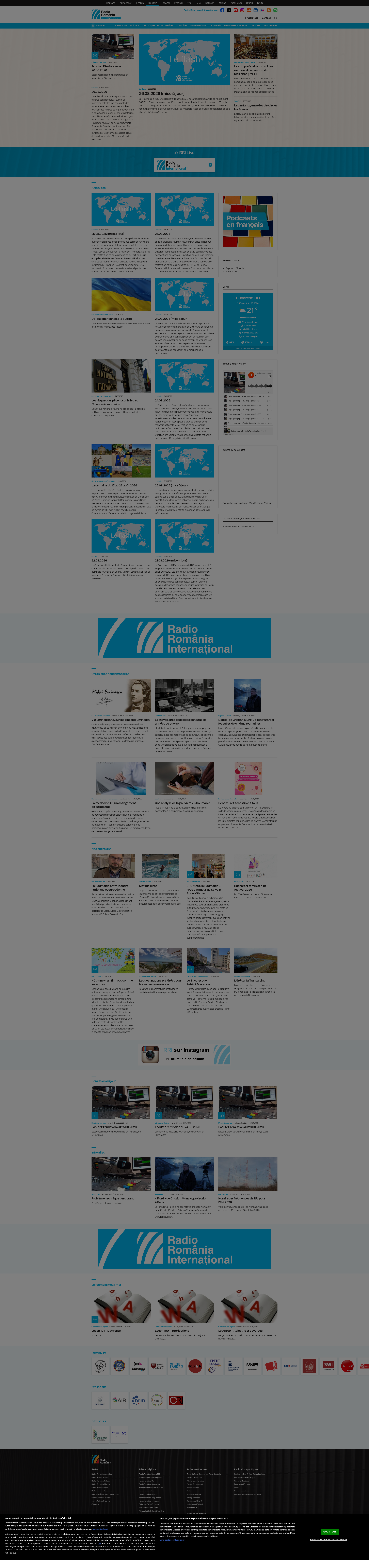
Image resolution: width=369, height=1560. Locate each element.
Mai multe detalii (100, 1529)
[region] (184, 1537)
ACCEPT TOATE (329, 1532)
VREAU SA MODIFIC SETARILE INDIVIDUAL (328, 1540)
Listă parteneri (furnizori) (172, 1540)
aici (99, 1544)
